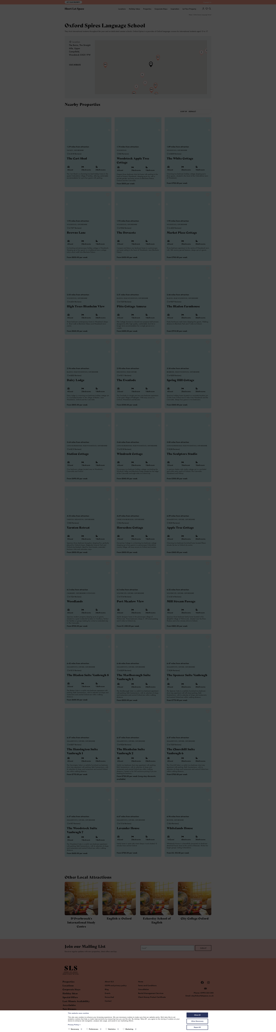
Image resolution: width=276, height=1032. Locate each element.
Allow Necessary (197, 1021)
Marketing (129, 1029)
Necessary (75, 1029)
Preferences (93, 1029)
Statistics (112, 1029)
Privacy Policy (74, 1025)
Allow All (197, 1015)
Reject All (197, 1027)
